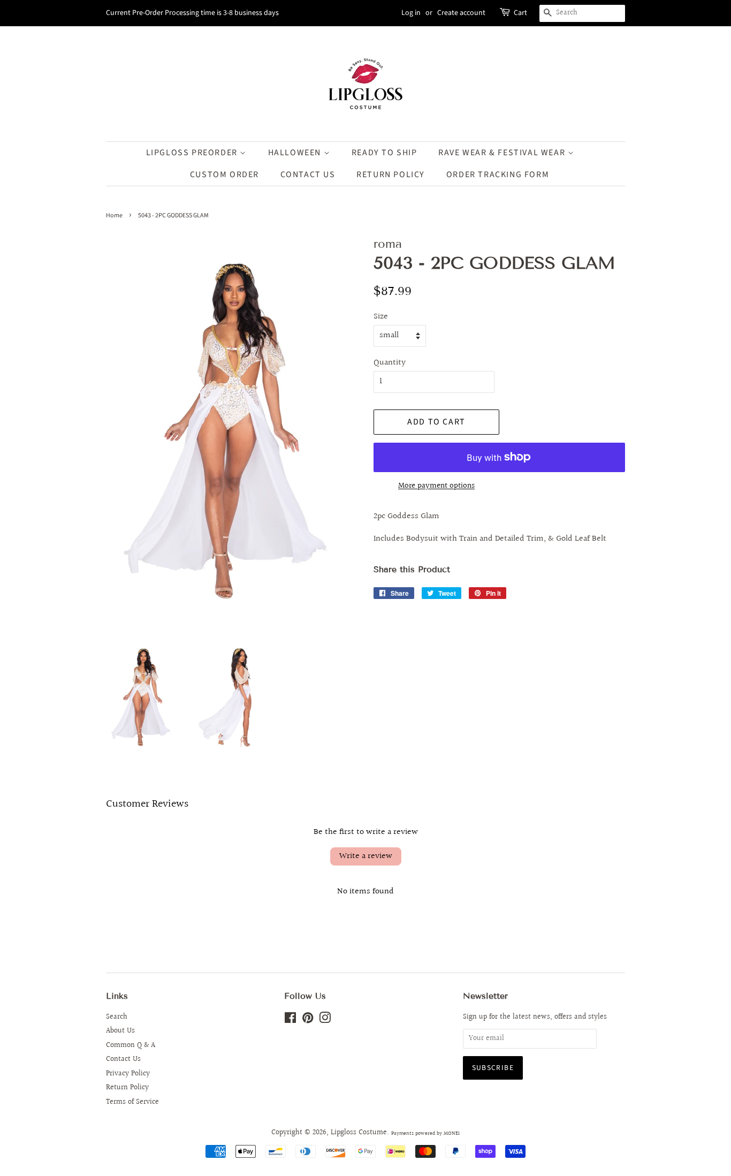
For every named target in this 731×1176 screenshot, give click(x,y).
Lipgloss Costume (359, 1133)
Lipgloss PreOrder (193, 152)
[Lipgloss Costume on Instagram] (325, 1020)
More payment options (436, 486)
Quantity (390, 362)
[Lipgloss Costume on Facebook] (290, 1020)
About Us (120, 1031)
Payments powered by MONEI (425, 1133)
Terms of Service (132, 1102)
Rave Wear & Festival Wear (503, 152)
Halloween (296, 152)
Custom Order (224, 174)
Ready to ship (384, 152)
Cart (520, 12)
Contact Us (308, 174)
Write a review (365, 856)
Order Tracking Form (497, 174)
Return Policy (127, 1088)
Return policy (390, 174)
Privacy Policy (128, 1074)
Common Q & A (130, 1045)
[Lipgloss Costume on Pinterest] (308, 1020)
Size (381, 316)
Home (114, 215)
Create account (461, 12)
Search (116, 1017)
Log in (411, 12)
